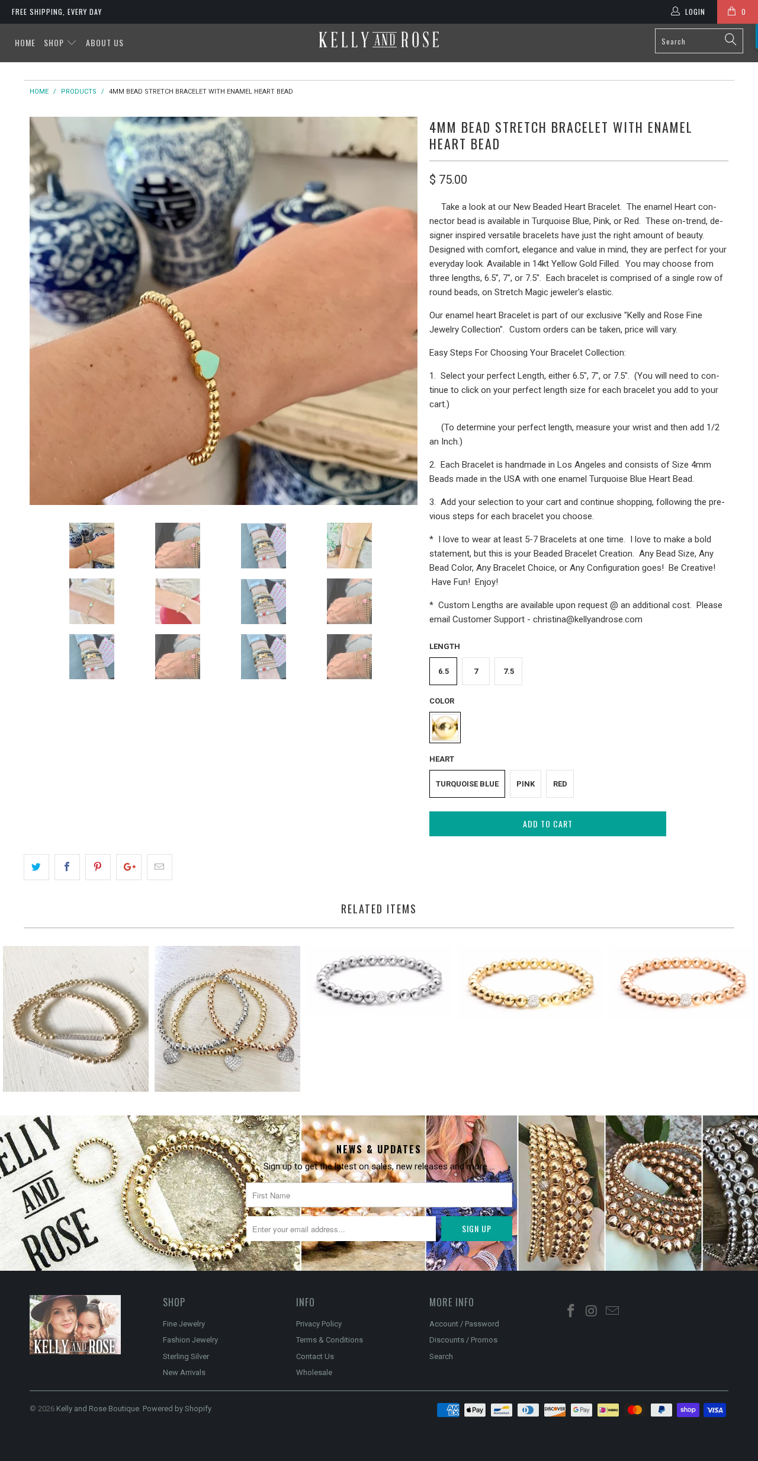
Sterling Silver (186, 1356)
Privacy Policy (319, 1323)
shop (55, 42)
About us (105, 42)
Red (560, 783)
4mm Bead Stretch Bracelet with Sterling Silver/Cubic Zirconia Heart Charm (227, 1019)
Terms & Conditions (329, 1339)
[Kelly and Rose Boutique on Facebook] (571, 1311)
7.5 (508, 671)
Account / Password (464, 1323)
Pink (525, 783)
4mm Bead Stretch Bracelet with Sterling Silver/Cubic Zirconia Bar (76, 1019)
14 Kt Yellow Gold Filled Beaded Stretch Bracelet (530, 982)
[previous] (50, 311)
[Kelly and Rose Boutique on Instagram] (592, 1311)
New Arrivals (184, 1372)
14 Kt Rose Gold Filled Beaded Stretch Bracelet (682, 982)
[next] (396, 311)
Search (441, 1356)
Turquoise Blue (467, 783)
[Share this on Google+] (129, 867)
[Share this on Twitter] (36, 867)
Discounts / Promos (463, 1339)
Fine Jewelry (184, 1323)
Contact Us (315, 1356)
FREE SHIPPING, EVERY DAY (57, 12)
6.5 (443, 671)
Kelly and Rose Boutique (97, 1408)
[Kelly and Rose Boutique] (379, 39)
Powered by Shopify (177, 1408)
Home (25, 42)
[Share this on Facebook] (67, 867)
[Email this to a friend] (159, 867)
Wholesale (314, 1372)
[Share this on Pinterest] (98, 867)
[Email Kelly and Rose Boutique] (612, 1311)
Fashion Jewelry (190, 1339)
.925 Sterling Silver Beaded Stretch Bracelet (379, 980)
